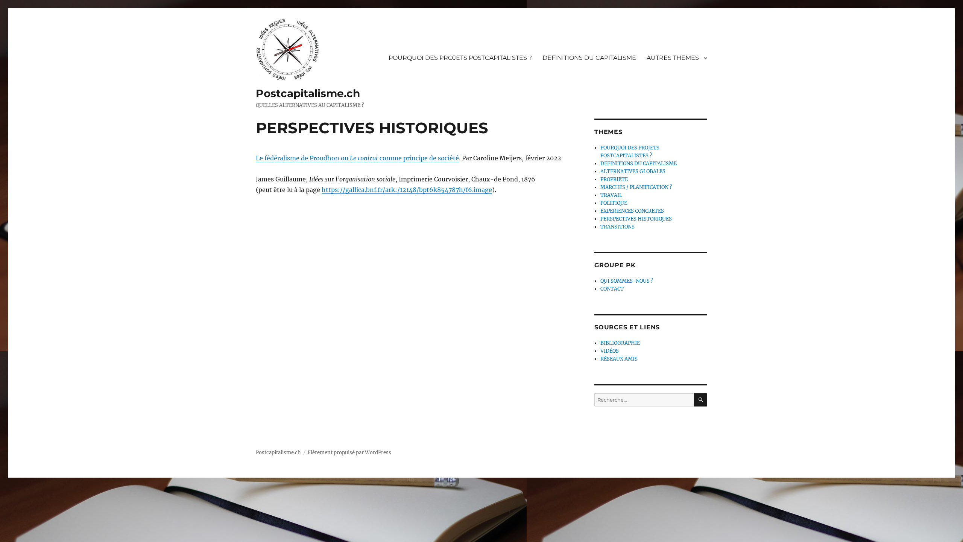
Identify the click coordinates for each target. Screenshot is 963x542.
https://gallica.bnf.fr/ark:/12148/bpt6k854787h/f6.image (407, 189)
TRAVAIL (611, 195)
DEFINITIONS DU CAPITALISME (589, 57)
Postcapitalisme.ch (308, 93)
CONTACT (612, 289)
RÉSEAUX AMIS (619, 359)
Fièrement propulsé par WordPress (349, 452)
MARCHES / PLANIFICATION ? (636, 187)
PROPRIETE (614, 179)
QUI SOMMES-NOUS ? (626, 281)
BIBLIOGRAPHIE (620, 343)
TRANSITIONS (617, 227)
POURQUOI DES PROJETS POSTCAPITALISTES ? (460, 57)
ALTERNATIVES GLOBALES (632, 171)
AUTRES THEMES (673, 57)
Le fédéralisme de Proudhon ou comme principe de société (357, 158)
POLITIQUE (613, 203)
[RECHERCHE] (700, 399)
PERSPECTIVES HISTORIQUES (636, 219)
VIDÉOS (609, 351)
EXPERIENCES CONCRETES (632, 211)
